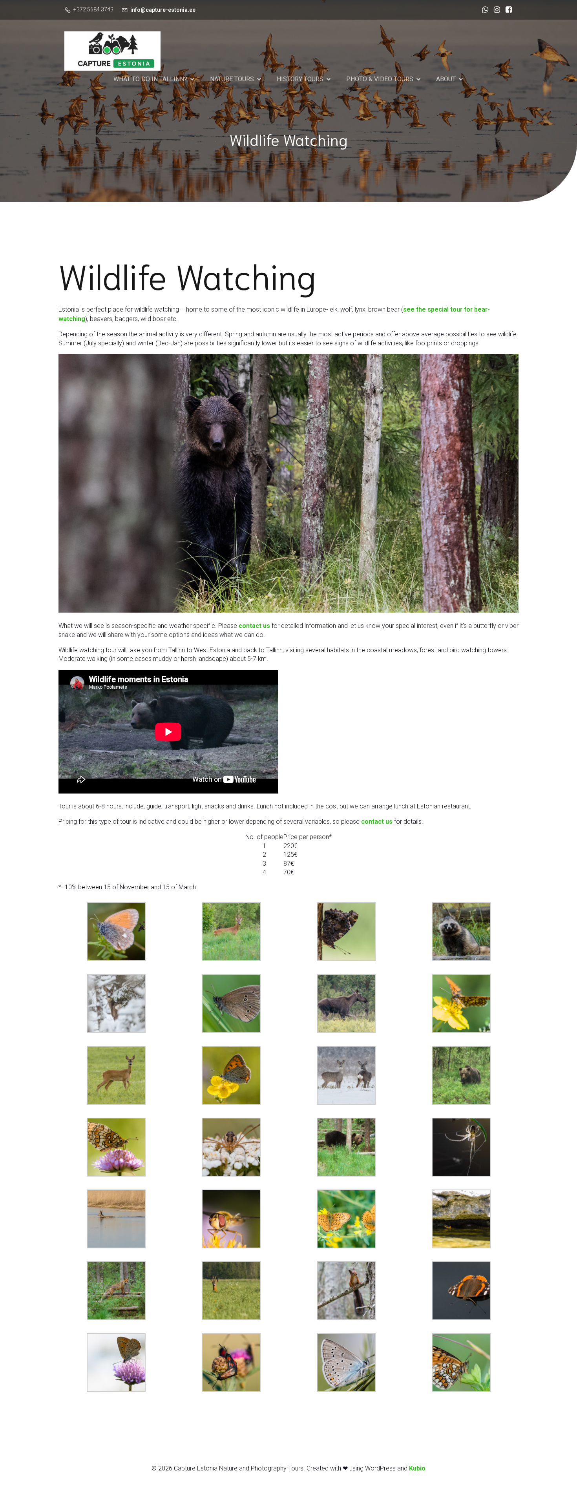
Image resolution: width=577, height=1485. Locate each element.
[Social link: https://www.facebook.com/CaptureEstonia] (507, 10)
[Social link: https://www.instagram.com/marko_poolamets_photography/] (495, 10)
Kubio (417, 1468)
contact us (254, 625)
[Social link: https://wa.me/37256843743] (483, 10)
